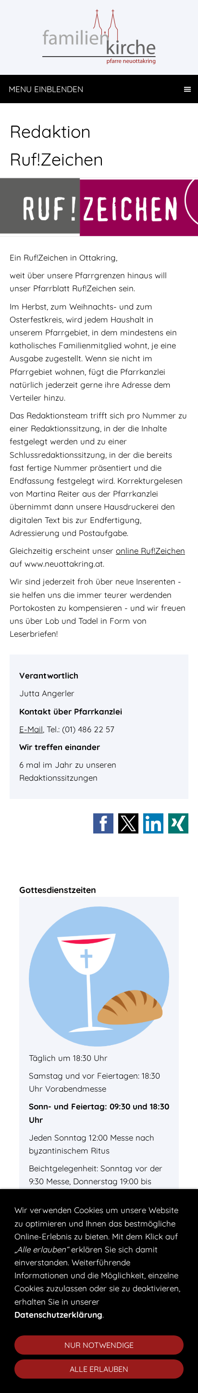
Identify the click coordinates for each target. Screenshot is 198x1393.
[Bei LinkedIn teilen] (153, 823)
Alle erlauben (99, 1369)
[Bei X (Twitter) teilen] (128, 823)
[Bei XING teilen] (178, 823)
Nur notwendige (99, 1345)
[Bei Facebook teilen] (103, 823)
